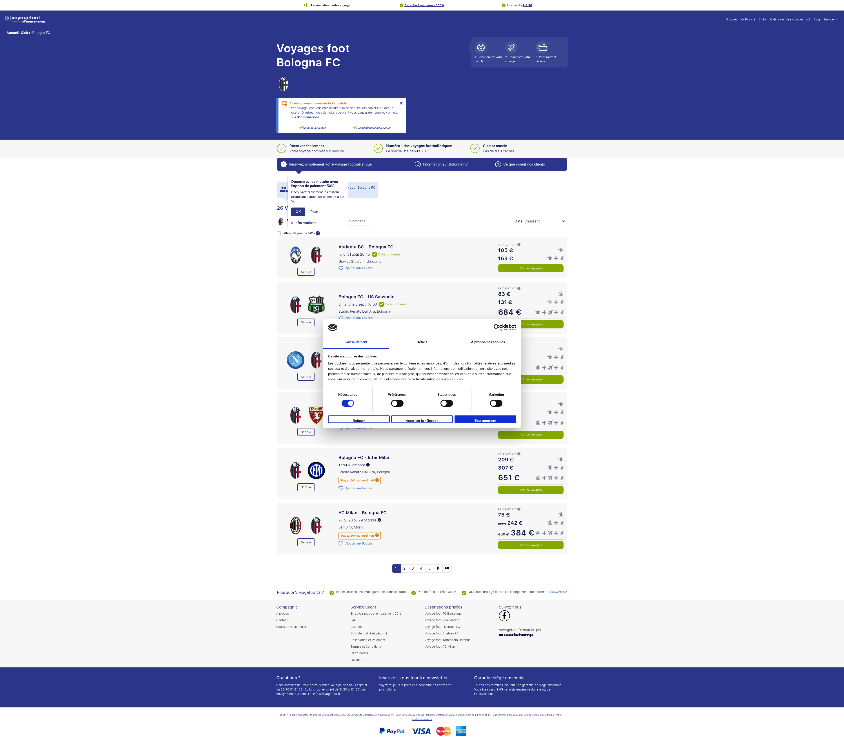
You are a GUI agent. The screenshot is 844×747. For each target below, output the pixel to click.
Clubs (763, 19)
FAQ (354, 620)
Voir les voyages (531, 268)
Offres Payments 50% (299, 233)
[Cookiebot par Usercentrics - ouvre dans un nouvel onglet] (497, 327)
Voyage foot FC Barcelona (443, 613)
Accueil (13, 33)
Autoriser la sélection (422, 421)
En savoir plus (483, 694)
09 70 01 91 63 (482, 715)
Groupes (731, 19)
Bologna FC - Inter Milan (364, 457)
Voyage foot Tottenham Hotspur (447, 640)
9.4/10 (527, 5)
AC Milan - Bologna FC (362, 512)
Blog (817, 19)
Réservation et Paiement (368, 640)
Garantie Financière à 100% (424, 5)
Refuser (359, 421)
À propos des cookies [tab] (488, 342)
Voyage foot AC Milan (440, 646)
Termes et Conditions (366, 646)
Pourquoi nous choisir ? (292, 627)
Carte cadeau (360, 653)
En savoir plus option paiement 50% (376, 613)
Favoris (750, 19)
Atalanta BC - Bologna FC (365, 247)
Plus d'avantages (556, 592)
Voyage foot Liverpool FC (442, 627)
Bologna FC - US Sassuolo (366, 297)
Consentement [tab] (356, 342)
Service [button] (829, 19)
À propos (282, 613)
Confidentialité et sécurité (369, 633)
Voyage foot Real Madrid (442, 620)
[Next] (438, 568)
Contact (282, 620)
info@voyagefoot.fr (326, 694)
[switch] (397, 403)
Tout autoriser (485, 421)
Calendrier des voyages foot (790, 19)
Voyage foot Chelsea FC (442, 633)
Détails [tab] (422, 342)
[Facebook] (504, 616)
